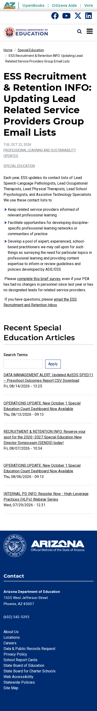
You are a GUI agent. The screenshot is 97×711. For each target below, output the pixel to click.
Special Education (31, 50)
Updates (11, 156)
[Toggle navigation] (90, 31)
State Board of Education (24, 665)
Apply (53, 364)
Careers (10, 643)
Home (8, 50)
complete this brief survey (38, 279)
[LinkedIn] (88, 17)
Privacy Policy (15, 654)
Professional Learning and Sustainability (40, 150)
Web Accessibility (18, 677)
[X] (78, 17)
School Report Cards (20, 660)
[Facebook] (55, 17)
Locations (12, 637)
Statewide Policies (19, 682)
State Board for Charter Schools (30, 671)
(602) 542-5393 (16, 617)
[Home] (24, 32)
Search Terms (16, 355)
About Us (11, 632)
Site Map (11, 688)
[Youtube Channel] (66, 17)
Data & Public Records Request (29, 648)
